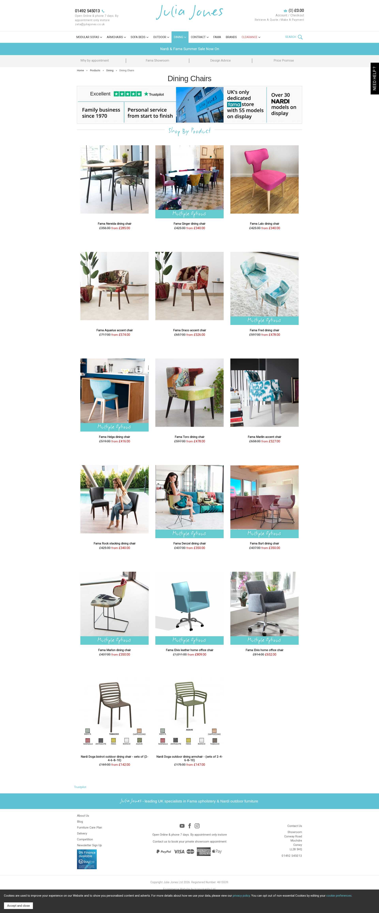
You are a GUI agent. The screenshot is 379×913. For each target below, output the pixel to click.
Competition (85, 839)
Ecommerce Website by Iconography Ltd (189, 889)
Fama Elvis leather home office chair (189, 650)
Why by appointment (94, 60)
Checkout (297, 15)
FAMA (217, 37)
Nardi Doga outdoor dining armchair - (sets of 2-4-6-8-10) (189, 758)
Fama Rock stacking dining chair (115, 543)
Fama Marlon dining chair (114, 650)
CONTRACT (198, 37)
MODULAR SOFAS (87, 37)
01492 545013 (292, 856)
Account (281, 15)
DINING (178, 37)
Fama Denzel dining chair (189, 543)
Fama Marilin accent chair (264, 437)
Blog (80, 821)
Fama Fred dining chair (264, 330)
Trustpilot (80, 787)
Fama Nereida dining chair (114, 223)
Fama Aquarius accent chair (114, 330)
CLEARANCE (249, 37)
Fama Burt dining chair (264, 543)
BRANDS (231, 37)
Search (291, 37)
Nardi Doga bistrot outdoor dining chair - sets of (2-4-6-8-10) (114, 758)
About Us (83, 815)
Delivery (82, 833)
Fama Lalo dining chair (264, 223)
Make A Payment (292, 20)
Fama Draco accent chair (189, 330)
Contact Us (294, 826)
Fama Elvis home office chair (264, 650)
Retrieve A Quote (266, 20)
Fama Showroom (157, 60)
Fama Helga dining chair (114, 437)
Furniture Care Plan (89, 827)
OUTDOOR (159, 37)
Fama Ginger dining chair (189, 223)
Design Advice (220, 60)
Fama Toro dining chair (190, 437)
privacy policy (241, 895)
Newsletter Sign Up (89, 845)
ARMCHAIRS (115, 37)
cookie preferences (339, 895)
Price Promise (284, 60)
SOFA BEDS (138, 37)
